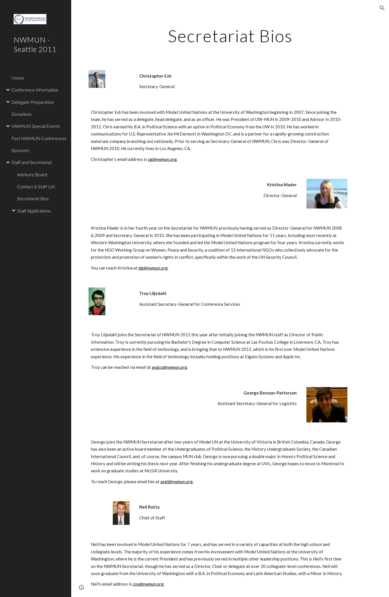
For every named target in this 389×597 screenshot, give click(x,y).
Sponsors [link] (20, 150)
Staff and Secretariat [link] (31, 162)
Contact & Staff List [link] (36, 186)
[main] (230, 35)
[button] (382, 8)
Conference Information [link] (34, 89)
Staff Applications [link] (34, 210)
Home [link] (17, 77)
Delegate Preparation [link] (32, 102)
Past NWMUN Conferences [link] (39, 138)
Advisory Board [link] (32, 174)
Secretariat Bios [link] (33, 198)
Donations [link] (21, 114)
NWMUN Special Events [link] (35, 126)
